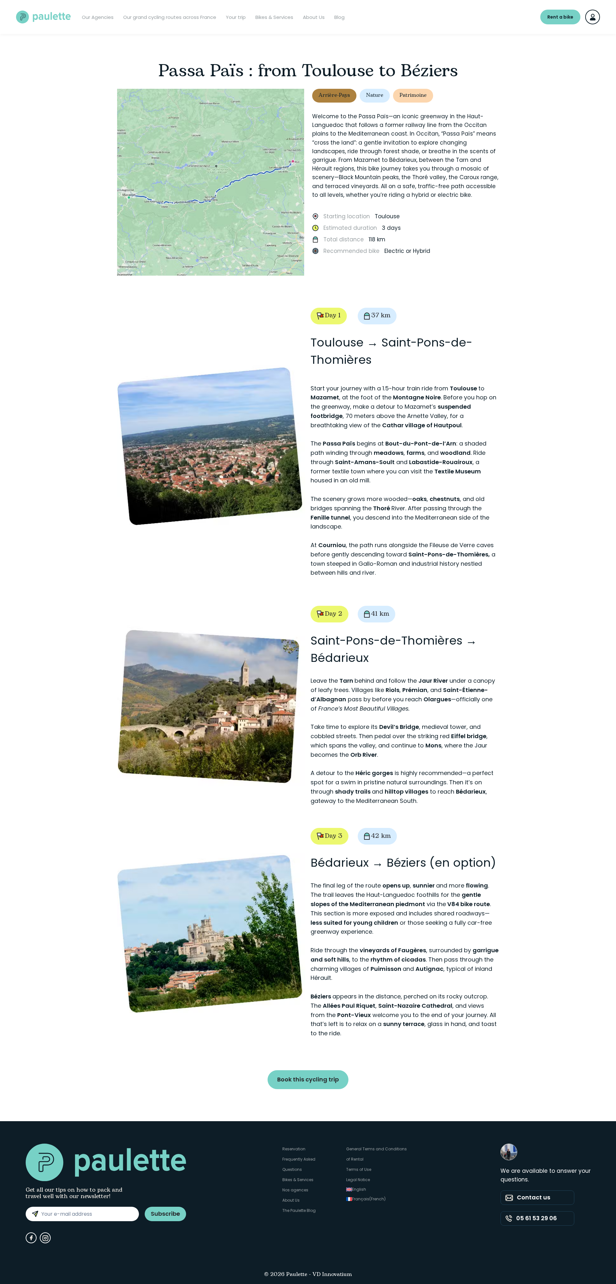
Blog (339, 17)
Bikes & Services (274, 17)
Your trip (236, 17)
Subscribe (165, 1214)
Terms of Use (358, 1169)
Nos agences (295, 1190)
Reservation (293, 1149)
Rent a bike (560, 17)
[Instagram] (45, 1237)
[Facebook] (31, 1237)
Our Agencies (98, 17)
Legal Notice (358, 1179)
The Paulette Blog (299, 1210)
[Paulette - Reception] (43, 17)
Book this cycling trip (308, 1079)
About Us (314, 17)
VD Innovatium (332, 1274)
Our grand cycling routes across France (169, 17)
